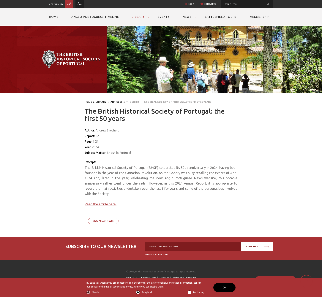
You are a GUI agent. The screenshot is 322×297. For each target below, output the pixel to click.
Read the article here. (100, 204)
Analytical (147, 292)
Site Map (164, 277)
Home (53, 16)
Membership (259, 16)
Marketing (198, 292)
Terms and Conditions (184, 277)
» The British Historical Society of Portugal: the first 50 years (166, 102)
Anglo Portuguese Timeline (95, 16)
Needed (96, 292)
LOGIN (191, 4)
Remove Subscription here (156, 254)
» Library (99, 102)
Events (164, 16)
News (187, 16)
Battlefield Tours (220, 16)
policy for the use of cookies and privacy (112, 286)
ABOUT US (132, 277)
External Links (148, 277)
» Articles (114, 102)
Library (138, 16)
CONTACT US (210, 4)
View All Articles (103, 221)
